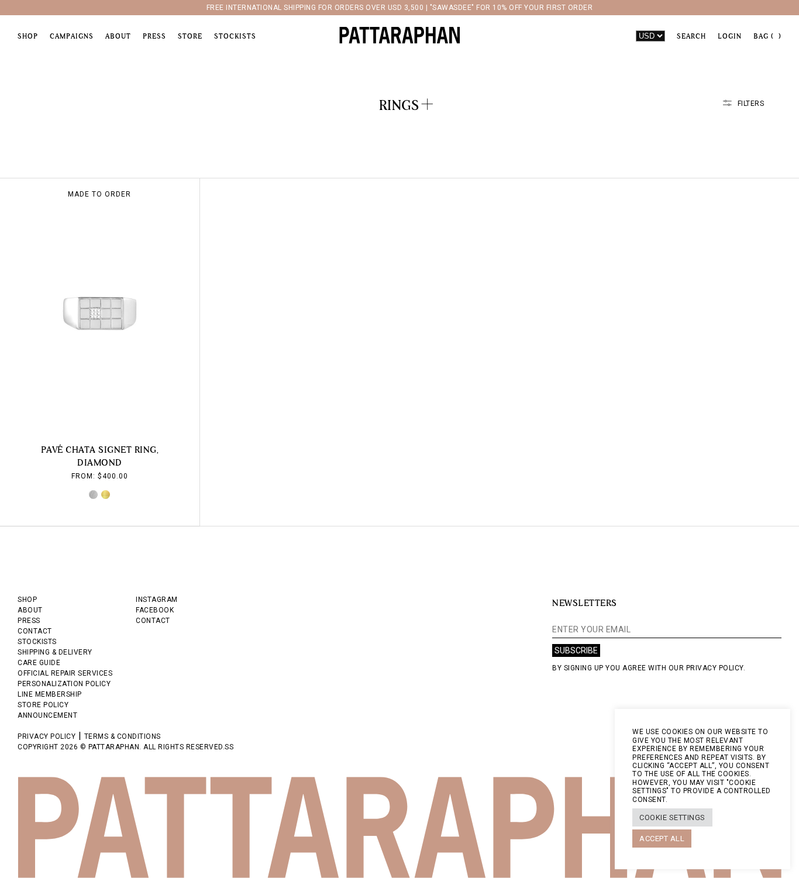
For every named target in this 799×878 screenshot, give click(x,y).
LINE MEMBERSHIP (50, 694)
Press (154, 36)
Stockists (235, 36)
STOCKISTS (37, 642)
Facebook (155, 610)
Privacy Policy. (716, 668)
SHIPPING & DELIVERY (55, 652)
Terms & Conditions (122, 736)
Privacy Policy (46, 736)
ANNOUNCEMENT (47, 715)
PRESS (29, 621)
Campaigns (72, 36)
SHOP (27, 599)
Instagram (157, 599)
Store (190, 36)
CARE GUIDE (39, 663)
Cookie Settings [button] (672, 817)
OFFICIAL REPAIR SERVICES (65, 673)
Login (730, 36)
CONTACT (35, 631)
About (118, 36)
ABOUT (30, 610)
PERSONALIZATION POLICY (64, 684)
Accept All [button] (661, 838)
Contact (153, 621)
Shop (28, 36)
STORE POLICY (43, 705)
